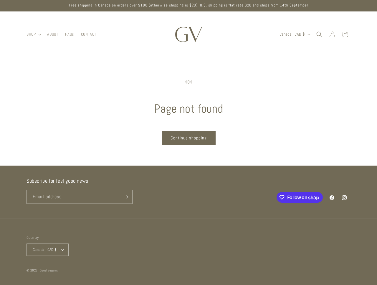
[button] (33, 34)
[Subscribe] (125, 197)
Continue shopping (189, 138)
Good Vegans (49, 270)
